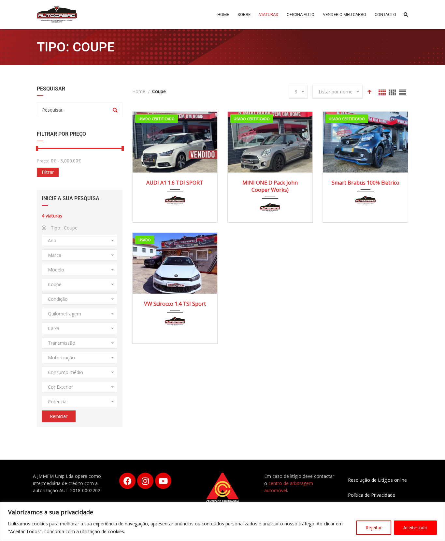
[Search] (115, 110)
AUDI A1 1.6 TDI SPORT (174, 182)
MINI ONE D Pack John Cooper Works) (270, 186)
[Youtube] (163, 481)
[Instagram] (145, 481)
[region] (222, 521)
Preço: (43, 161)
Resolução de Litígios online (377, 480)
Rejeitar (374, 527)
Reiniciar (58, 416)
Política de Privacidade (371, 495)
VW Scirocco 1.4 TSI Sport (175, 303)
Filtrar (48, 172)
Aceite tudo (415, 527)
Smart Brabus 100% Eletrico (365, 182)
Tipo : (64, 228)
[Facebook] (127, 481)
